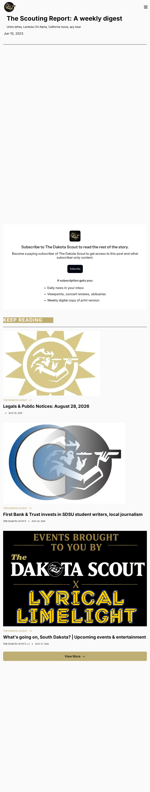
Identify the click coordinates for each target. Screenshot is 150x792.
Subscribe (75, 268)
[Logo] (10, 7)
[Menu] (145, 7)
